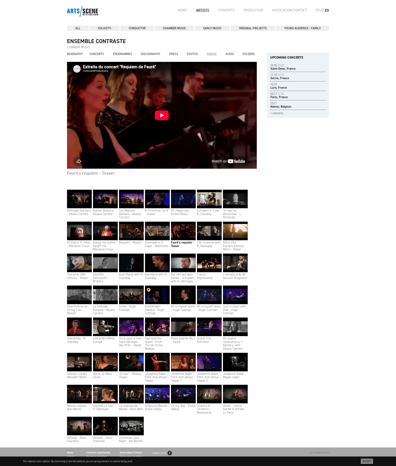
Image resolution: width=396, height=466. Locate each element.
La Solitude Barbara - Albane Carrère (104, 309)
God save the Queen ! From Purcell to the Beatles (154, 343)
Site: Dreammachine (319, 452)
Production (253, 10)
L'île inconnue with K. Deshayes (208, 244)
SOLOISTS (104, 28)
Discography (150, 54)
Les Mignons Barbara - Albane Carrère (130, 213)
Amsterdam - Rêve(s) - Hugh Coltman (154, 309)
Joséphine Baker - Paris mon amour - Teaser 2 (209, 377)
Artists (202, 10)
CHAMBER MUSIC (174, 28)
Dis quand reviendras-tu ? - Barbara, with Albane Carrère (233, 343)
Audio (229, 54)
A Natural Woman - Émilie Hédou (157, 407)
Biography (75, 54)
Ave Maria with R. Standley (156, 276)
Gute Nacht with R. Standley (131, 276)
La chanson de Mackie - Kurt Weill (131, 407)
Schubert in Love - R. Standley (209, 212)
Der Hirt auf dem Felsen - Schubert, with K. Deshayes (183, 277)
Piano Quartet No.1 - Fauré (183, 340)
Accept (367, 461)
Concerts (226, 10)
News (182, 10)
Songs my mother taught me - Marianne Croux (104, 245)
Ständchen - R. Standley (76, 340)
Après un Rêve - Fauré (103, 375)
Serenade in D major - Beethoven (156, 244)
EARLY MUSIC (212, 28)
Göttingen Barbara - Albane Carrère (79, 212)
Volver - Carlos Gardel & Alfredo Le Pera (233, 409)
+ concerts (277, 113)
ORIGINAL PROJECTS (253, 28)
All (77, 28)
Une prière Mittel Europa (104, 340)
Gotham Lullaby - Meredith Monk (78, 375)
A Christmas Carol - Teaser (156, 212)
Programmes (122, 54)
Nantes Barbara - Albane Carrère (104, 212)
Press (173, 54)
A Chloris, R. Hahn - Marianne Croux (78, 244)
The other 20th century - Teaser (77, 276)
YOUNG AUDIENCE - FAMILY (302, 28)
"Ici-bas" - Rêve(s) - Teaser (131, 375)
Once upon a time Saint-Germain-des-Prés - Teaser (130, 341)
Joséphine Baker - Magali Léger (234, 375)
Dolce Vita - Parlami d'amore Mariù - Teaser (233, 245)
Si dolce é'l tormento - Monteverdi (204, 409)
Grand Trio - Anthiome (204, 340)
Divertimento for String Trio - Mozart (77, 309)
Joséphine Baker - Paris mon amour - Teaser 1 (183, 377)
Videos (212, 54)
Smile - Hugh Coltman (127, 308)
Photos (192, 54)
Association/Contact (289, 10)
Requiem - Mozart (130, 242)
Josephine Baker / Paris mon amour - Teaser (157, 377)
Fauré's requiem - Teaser (182, 244)
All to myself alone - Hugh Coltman (182, 308)
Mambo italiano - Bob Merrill (77, 407)
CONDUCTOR (137, 28)
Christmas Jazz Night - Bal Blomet (131, 439)
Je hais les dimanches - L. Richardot (232, 213)
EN (327, 10)
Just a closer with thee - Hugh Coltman (234, 309)
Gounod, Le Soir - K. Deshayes (104, 407)
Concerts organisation (98, 452)
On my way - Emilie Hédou (183, 407)
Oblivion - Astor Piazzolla (77, 439)
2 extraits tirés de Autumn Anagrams (235, 276)
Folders (249, 54)
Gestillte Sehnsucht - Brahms (101, 277)
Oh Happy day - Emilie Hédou (181, 212)
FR (317, 10)
